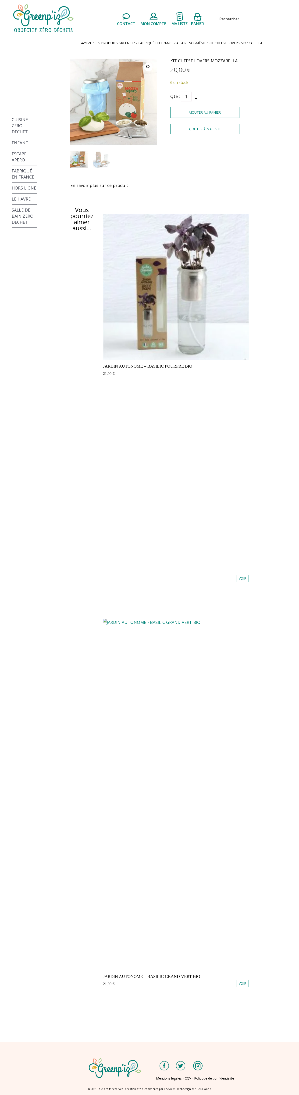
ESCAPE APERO (19, 157)
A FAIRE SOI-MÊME (191, 43)
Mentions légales (169, 1078)
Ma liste (179, 23)
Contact (126, 23)
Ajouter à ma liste (205, 129)
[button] (148, 67)
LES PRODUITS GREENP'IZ (115, 43)
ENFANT (20, 142)
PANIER (197, 20)
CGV (188, 1078)
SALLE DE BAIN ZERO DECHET (22, 216)
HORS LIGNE (24, 188)
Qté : (175, 96)
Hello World (203, 1089)
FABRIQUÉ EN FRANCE (155, 43)
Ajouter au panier (205, 112)
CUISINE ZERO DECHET (20, 125)
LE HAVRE (21, 199)
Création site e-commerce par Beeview (150, 1089)
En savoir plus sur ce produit (99, 185)
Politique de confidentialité (214, 1078)
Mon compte (153, 23)
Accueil (86, 43)
